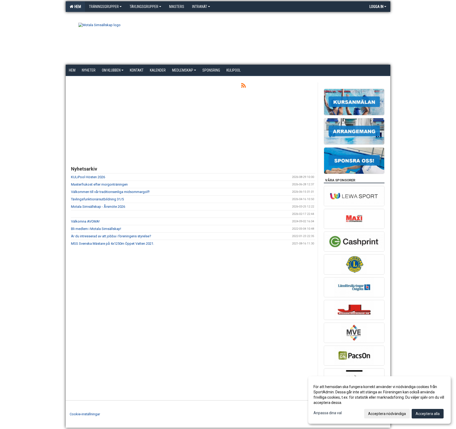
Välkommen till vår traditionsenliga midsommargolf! (110, 192)
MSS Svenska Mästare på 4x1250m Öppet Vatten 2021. (112, 244)
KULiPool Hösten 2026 (88, 177)
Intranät (199, 6)
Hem (77, 6)
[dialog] (379, 400)
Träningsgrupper (104, 6)
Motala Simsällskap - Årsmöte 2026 (98, 207)
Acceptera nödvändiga (387, 414)
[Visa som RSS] (243, 86)
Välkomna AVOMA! (85, 221)
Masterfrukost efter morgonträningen (99, 184)
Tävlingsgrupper (144, 6)
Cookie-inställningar (85, 414)
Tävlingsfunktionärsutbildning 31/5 (97, 199)
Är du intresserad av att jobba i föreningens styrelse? (111, 236)
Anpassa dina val (328, 413)
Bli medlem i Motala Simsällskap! (96, 229)
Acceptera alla (428, 414)
